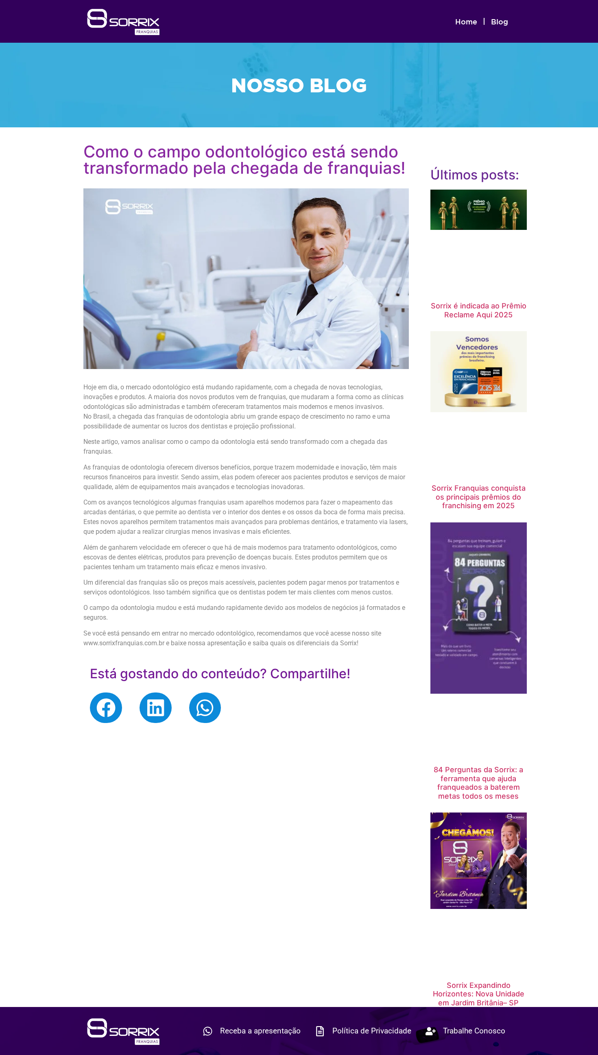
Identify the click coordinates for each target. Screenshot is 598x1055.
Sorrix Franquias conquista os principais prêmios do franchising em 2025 (479, 497)
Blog (499, 21)
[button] (106, 707)
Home (466, 21)
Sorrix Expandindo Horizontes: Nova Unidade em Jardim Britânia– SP (478, 994)
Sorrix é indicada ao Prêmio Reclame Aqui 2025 (478, 310)
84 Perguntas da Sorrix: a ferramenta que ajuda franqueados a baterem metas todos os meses (478, 782)
